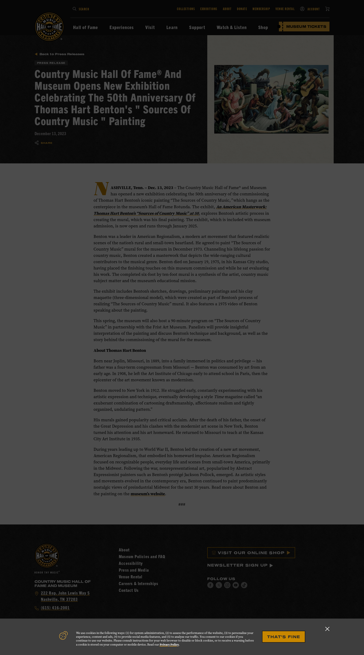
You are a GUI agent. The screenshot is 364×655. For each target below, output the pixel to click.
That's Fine (283, 636)
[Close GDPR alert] (327, 628)
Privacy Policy (169, 644)
